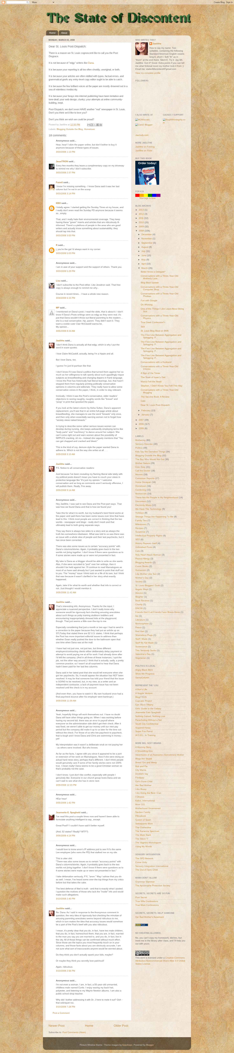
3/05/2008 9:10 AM (65, 454)
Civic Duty (140, 467)
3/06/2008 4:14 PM (65, 835)
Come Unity (141, 862)
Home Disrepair (143, 482)
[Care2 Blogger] (143, 125)
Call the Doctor (142, 471)
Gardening (140, 490)
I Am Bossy (140, 789)
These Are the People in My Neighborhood (156, 497)
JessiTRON (62, 161)
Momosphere (142, 623)
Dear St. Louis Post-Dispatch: (155, 405)
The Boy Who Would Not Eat (149, 459)
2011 (141, 218)
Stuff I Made (141, 639)
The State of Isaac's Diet (153, 377)
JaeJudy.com (142, 135)
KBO (58, 203)
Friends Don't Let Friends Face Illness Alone (157, 612)
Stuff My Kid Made (144, 643)
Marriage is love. (147, 198)
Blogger (150, 1045)
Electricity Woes (143, 505)
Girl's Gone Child (143, 781)
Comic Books (142, 566)
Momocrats (141, 493)
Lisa (58, 281)
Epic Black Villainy (144, 705)
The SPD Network (144, 858)
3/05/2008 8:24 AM (65, 331)
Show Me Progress (144, 674)
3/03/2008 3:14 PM (65, 193)
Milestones (140, 524)
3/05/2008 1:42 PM (65, 803)
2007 (142, 420)
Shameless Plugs (144, 635)
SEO (137, 539)
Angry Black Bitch (144, 670)
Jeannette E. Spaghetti (68, 812)
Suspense (140, 532)
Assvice (139, 593)
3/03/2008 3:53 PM (65, 235)
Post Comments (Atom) (74, 1032)
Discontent (140, 501)
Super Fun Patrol (143, 731)
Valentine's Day (143, 654)
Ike (136, 616)
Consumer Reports (144, 478)
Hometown (89, 129)
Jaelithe (60, 340)
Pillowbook (140, 816)
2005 (142, 428)
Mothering (140, 440)
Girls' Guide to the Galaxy (148, 708)
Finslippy (139, 777)
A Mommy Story (143, 747)
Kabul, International (145, 800)
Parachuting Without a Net (148, 720)
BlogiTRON (141, 697)
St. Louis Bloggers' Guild (147, 585)
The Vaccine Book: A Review (155, 397)
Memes (139, 474)
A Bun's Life (141, 689)
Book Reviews (142, 600)
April (143, 264)
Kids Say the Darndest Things (150, 452)
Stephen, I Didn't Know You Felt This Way (161, 386)
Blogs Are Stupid (143, 759)
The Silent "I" (141, 839)
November (146, 238)
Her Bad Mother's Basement (149, 917)
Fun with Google (149, 300)
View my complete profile (147, 73)
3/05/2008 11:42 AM (66, 592)
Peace (138, 627)
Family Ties (141, 520)
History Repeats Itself (146, 543)
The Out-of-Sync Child (146, 870)
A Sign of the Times (150, 373)
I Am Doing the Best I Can (148, 793)
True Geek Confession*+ (153, 322)
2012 (142, 214)
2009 (142, 226)
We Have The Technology (148, 509)
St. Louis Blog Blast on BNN (155, 331)
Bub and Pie (141, 766)
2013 (142, 210)
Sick (143, 327)
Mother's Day (142, 578)
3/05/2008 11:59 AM (66, 701)
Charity (138, 604)
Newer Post (56, 1025)
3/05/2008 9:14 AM (65, 490)
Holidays (139, 513)
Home (52, 32)
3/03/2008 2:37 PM (65, 172)
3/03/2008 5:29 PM (65, 271)
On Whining (146, 304)
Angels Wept (141, 589)
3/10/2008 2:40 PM (65, 899)
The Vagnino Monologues (148, 842)
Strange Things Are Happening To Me (154, 516)
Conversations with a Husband (156, 362)
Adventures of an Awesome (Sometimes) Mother (159, 755)
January (145, 414)
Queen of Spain (143, 820)
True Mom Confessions (147, 905)
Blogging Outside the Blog (70, 129)
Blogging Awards (143, 562)
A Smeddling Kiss (144, 751)
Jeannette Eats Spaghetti (148, 712)
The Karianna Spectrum (147, 831)
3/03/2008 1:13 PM (65, 152)
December (146, 234)
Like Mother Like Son (146, 574)
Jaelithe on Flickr (143, 150)
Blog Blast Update (150, 282)
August (145, 247)
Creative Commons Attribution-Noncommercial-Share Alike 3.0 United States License (160, 961)
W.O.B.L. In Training (145, 735)
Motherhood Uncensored (147, 808)
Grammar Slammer (145, 882)
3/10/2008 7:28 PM (65, 1007)
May (143, 259)
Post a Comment (61, 1013)
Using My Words (143, 846)
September (147, 243)
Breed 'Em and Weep (146, 762)
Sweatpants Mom (144, 823)
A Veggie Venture (143, 693)
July (143, 251)
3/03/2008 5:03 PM (65, 253)
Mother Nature (142, 463)
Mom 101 (140, 804)
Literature (140, 620)
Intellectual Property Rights (148, 535)
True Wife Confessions (146, 901)
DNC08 (139, 608)
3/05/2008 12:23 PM (66, 785)
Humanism (140, 570)
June (144, 255)
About (64, 32)
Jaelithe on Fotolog (145, 147)
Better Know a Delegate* (153, 272)
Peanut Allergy (142, 558)
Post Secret (141, 897)
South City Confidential (146, 724)
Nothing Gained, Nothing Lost (150, 716)
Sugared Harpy (143, 728)
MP (57, 308)
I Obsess (139, 797)
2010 (142, 222)
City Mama (140, 770)
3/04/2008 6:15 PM (65, 298)
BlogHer (139, 597)
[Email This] (88, 124)
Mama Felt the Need (151, 381)
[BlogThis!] (91, 124)
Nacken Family (142, 812)
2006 (142, 424)
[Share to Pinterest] (100, 124)
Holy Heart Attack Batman (148, 555)
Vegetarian (140, 658)
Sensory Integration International (151, 866)
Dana (91, 63)
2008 (142, 231)
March (144, 268)
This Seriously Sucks (145, 650)
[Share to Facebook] (97, 124)
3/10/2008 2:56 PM (65, 971)
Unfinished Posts (143, 547)
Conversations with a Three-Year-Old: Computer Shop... (160, 288)
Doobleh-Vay (141, 774)
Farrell (59, 182)
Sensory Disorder (144, 444)
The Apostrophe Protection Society (152, 885)
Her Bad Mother (143, 785)
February (146, 410)
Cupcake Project (143, 701)
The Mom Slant (143, 835)
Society (139, 581)
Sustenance (141, 646)
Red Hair (139, 631)
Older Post (121, 1025)
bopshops (127, 1045)
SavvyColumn (142, 677)
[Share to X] (94, 124)
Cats (143, 401)
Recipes (139, 528)
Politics (138, 448)
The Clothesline (143, 827)
